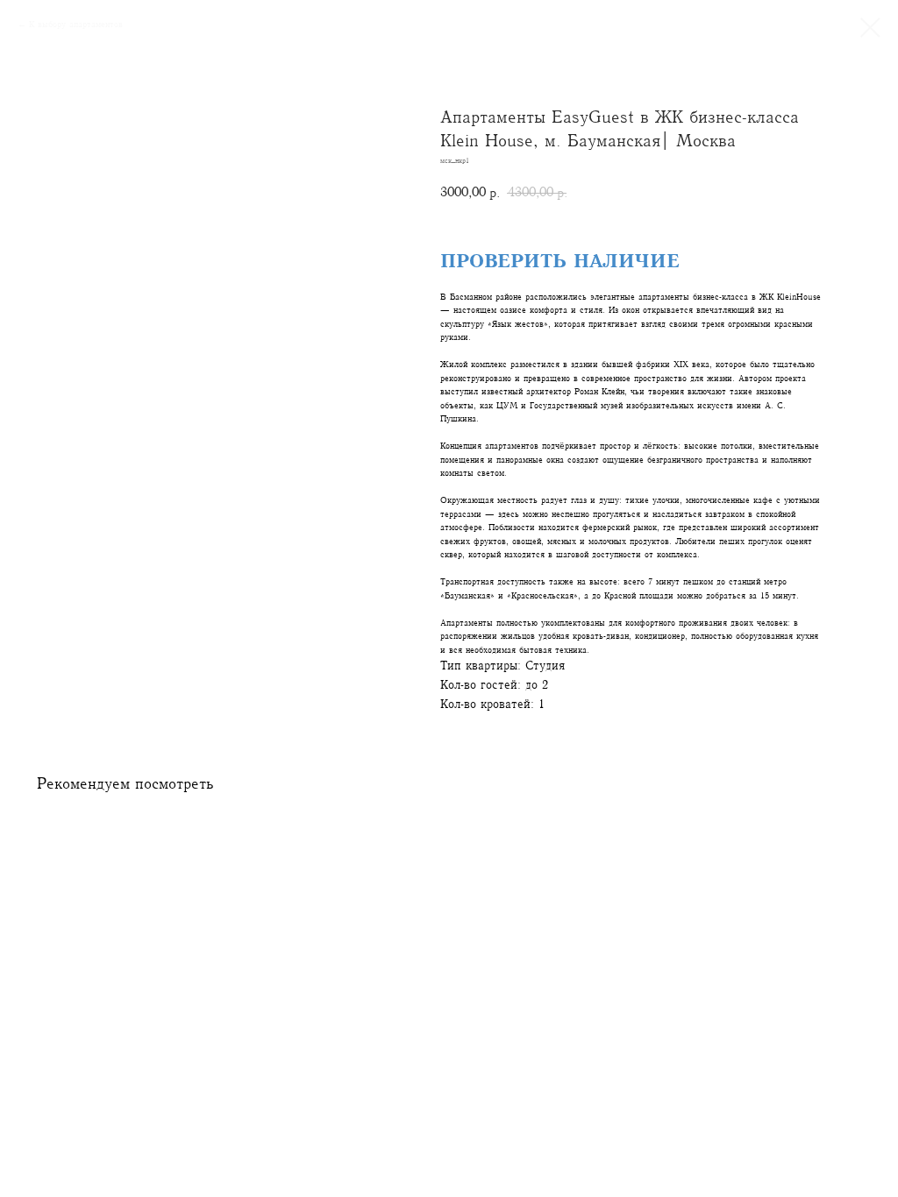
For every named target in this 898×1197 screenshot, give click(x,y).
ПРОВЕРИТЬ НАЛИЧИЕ (560, 261)
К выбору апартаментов (76, 24)
